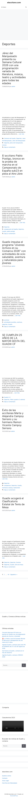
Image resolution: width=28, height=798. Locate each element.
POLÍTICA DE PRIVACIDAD (9, 783)
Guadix (4, 231)
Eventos (18, 562)
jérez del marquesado (16, 143)
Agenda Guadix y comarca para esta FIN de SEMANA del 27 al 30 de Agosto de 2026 (14, 646)
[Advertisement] (14, 24)
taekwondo (16, 487)
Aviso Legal (5, 780)
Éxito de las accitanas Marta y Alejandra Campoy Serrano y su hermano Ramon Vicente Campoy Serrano (13, 419)
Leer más (21, 134)
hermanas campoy (7, 487)
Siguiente (13, 574)
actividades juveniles (10, 322)
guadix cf (16, 399)
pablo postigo (11, 231)
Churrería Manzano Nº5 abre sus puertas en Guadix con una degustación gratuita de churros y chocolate (13, 634)
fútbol (11, 399)
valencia (22, 399)
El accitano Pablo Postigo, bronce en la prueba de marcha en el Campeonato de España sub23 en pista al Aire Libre (13, 164)
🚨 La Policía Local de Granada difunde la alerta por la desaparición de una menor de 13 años (13, 640)
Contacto (4, 778)
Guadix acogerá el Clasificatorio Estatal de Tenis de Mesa (13, 503)
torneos (4, 145)
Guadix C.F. (7, 397)
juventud (6, 320)
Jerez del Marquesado (18, 140)
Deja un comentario (9, 147)
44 (9, 574)
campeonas (7, 485)
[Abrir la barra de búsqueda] (26, 7)
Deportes (19, 138)
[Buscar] (24, 665)
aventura (19, 322)
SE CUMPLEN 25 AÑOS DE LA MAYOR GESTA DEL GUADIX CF (13, 339)
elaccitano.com (14, 2)
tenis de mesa (19, 564)
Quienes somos (6, 775)
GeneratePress (14, 795)
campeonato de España (11, 229)
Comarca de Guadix (10, 138)
